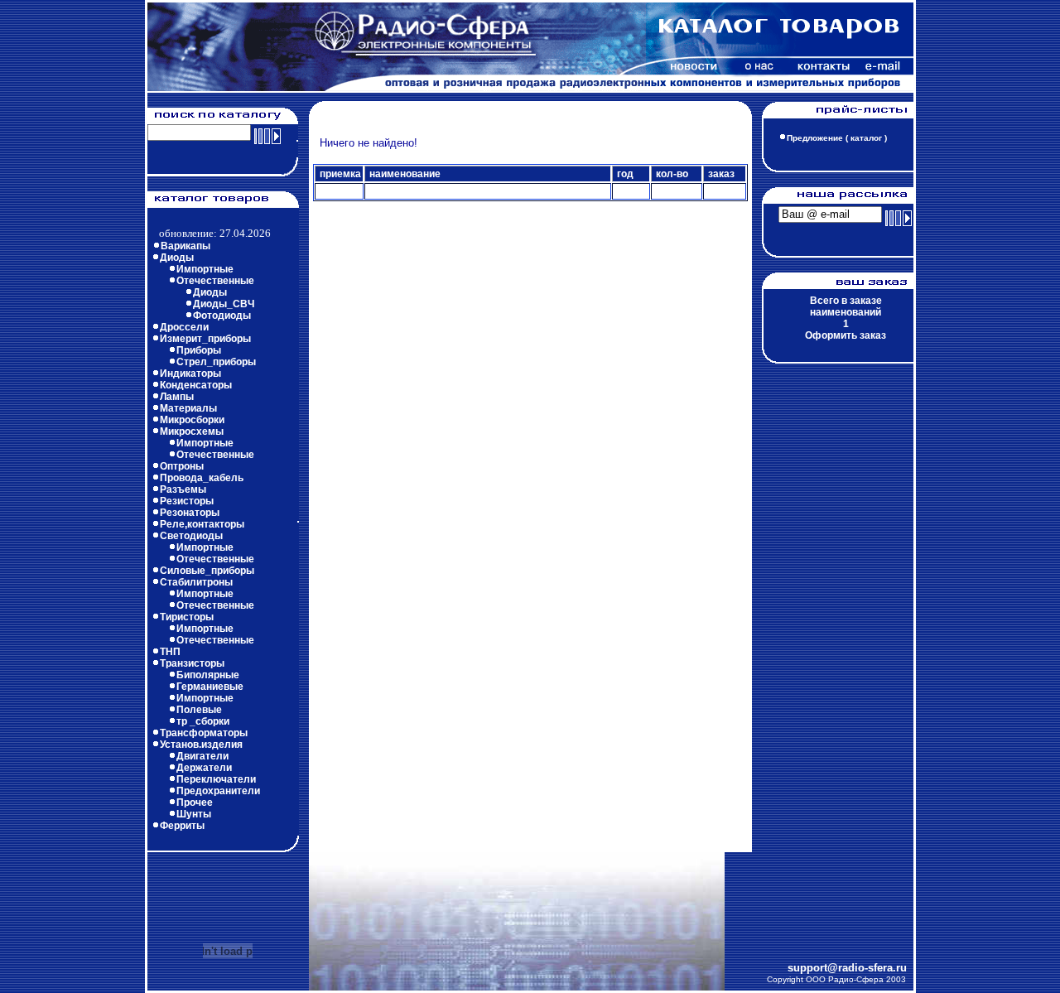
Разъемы (183, 489)
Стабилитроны (196, 582)
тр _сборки (202, 721)
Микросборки (192, 420)
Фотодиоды (222, 315)
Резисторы (187, 501)
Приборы (198, 350)
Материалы (188, 408)
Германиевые (209, 686)
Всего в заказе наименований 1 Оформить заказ (845, 318)
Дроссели (184, 327)
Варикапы (185, 246)
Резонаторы (189, 512)
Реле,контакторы (202, 524)
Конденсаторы (196, 385)
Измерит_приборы (205, 339)
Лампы (177, 397)
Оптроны (182, 466)
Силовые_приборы (207, 570)
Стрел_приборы (216, 362)
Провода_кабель (201, 478)
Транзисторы (192, 663)
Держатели (204, 768)
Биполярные (207, 675)
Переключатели (216, 779)
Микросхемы (192, 431)
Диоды (177, 257)
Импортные (205, 269)
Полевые (199, 710)
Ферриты (182, 826)
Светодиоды (191, 536)
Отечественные (215, 281)
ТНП (170, 652)
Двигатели (202, 756)
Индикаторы (190, 373)
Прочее (194, 802)
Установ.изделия (201, 744)
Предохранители (218, 791)
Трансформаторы (204, 733)
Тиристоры (187, 617)
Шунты (193, 814)
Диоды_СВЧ (223, 304)
